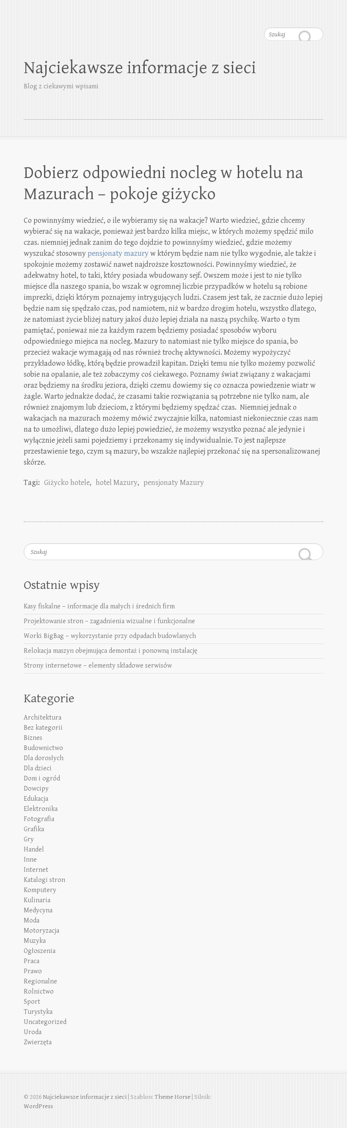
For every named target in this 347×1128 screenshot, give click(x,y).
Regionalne (40, 981)
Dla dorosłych (43, 758)
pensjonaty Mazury (173, 482)
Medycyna (38, 910)
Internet (36, 870)
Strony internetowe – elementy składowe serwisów (98, 666)
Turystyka (38, 1012)
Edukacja (36, 799)
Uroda (32, 1032)
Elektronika (41, 809)
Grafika (34, 829)
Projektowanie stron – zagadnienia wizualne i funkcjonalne (109, 621)
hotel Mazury (117, 482)
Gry (29, 839)
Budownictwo (43, 748)
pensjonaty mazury (118, 253)
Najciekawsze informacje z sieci (140, 67)
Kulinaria (37, 900)
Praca (31, 961)
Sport (32, 1002)
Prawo (33, 971)
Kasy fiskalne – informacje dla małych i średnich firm (99, 606)
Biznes (33, 738)
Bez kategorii (43, 728)
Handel (34, 850)
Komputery (40, 890)
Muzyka (35, 941)
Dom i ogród (42, 779)
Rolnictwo (39, 992)
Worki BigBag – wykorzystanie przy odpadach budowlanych (110, 636)
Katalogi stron (44, 880)
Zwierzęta (38, 1042)
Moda (31, 921)
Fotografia (39, 819)
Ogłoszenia (39, 951)
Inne (30, 860)
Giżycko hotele (67, 482)
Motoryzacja (41, 931)
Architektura (42, 718)
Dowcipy (36, 789)
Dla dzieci (38, 768)
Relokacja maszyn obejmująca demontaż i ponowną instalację (110, 651)
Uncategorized (45, 1022)
